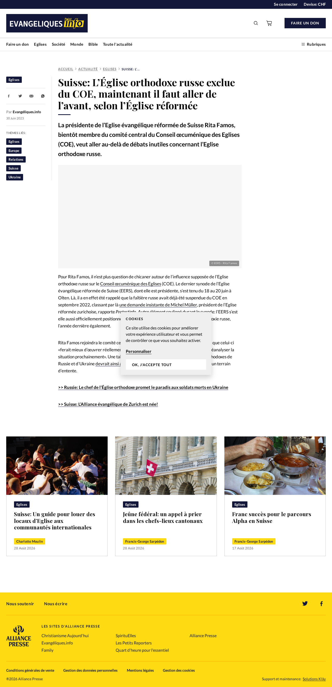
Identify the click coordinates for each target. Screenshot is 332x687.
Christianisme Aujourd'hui (65, 635)
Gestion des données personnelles (90, 670)
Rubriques (316, 44)
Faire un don (17, 44)
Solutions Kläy (314, 679)
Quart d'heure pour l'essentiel (142, 650)
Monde (76, 44)
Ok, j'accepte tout (152, 364)
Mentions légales (140, 670)
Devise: (315, 4)
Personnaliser (138, 351)
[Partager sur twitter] (20, 96)
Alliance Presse (203, 635)
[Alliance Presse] (18, 646)
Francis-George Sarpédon (144, 541)
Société (58, 44)
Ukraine (15, 177)
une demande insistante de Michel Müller (158, 304)
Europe (14, 151)
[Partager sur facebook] (8, 96)
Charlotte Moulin (29, 541)
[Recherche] (256, 23)
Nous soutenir (20, 603)
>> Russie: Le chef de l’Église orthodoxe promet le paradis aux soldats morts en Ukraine (143, 387)
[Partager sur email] (31, 96)
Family (47, 650)
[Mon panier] (269, 23)
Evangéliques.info (57, 642)
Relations (16, 159)
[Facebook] (321, 604)
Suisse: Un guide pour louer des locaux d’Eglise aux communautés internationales (54, 520)
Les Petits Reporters (134, 642)
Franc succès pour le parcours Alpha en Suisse (271, 517)
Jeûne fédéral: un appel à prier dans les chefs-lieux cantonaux (163, 517)
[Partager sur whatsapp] (42, 96)
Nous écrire (56, 603)
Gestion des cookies (179, 670)
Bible (93, 44)
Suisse (13, 168)
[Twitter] (305, 604)
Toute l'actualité (117, 44)
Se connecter (286, 4)
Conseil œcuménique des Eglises (130, 283)
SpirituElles (126, 635)
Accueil (65, 69)
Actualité (88, 69)
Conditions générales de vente (30, 670)
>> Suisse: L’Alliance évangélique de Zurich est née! (108, 404)
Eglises (40, 44)
